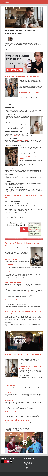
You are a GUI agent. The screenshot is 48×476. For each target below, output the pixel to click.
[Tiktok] (2, 461)
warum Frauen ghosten (30, 96)
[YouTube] (5, 461)
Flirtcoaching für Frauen (19, 474)
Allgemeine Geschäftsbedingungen (30, 461)
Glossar (25, 466)
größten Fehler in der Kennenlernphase (16, 413)
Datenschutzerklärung (28, 463)
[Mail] (11, 461)
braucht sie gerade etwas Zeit (14, 101)
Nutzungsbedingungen (28, 462)
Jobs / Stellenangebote (28, 464)
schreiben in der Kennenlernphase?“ (22, 380)
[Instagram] (8, 461)
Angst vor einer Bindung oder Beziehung (22, 140)
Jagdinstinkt (10, 264)
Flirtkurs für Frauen (29, 474)
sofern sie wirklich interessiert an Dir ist (16, 191)
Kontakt (25, 468)
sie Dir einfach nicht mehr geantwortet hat (22, 291)
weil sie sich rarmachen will (16, 135)
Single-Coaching (25, 474)
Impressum (26, 467)
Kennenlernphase (26, 85)
